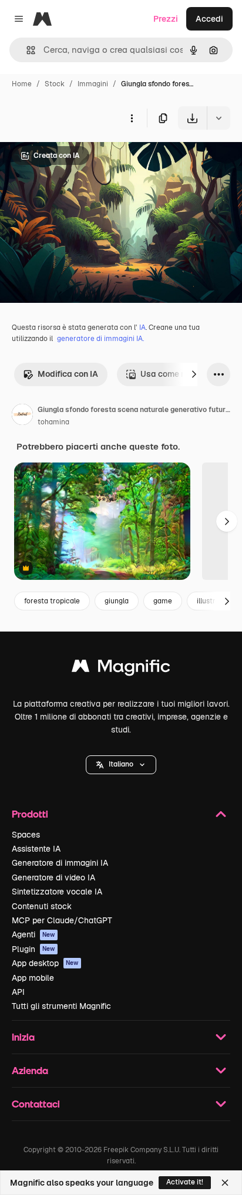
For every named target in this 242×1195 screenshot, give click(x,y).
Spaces (26, 834)
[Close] (225, 1183)
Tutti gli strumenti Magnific (61, 1006)
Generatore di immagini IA (60, 863)
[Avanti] (193, 374)
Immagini (93, 84)
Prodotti (30, 814)
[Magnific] (121, 669)
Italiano (121, 764)
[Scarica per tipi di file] (218, 118)
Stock (55, 84)
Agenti (33, 934)
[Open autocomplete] (26, 50)
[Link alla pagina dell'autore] (22, 416)
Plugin (33, 949)
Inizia (23, 1037)
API (18, 992)
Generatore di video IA (53, 877)
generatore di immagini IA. (100, 338)
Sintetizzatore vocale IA (57, 891)
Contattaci (36, 1104)
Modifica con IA (68, 374)
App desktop (45, 963)
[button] (121, 764)
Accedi (209, 18)
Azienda (30, 1070)
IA (142, 327)
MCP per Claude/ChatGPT (62, 920)
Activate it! (184, 1182)
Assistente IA (36, 848)
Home (22, 84)
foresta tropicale (52, 601)
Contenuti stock (42, 906)
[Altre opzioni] (131, 118)
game (162, 601)
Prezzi (165, 18)
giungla (117, 601)
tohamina (53, 422)
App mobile (33, 978)
